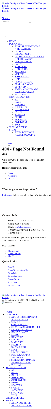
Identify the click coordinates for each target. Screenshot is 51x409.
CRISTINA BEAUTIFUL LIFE (29, 56)
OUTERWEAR (22, 109)
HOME (12, 41)
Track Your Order (14, 285)
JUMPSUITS (21, 107)
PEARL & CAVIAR (24, 84)
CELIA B (19, 51)
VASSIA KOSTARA (24, 92)
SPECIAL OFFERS (18, 127)
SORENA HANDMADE (26, 89)
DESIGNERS (15, 44)
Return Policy (12, 282)
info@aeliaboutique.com (23, 227)
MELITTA (20, 74)
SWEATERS (21, 119)
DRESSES (20, 104)
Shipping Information (15, 276)
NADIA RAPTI (22, 76)
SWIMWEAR (21, 122)
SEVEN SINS (21, 87)
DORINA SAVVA (23, 61)
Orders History (14, 253)
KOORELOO (21, 69)
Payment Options (13, 279)
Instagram (7, 194)
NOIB (17, 79)
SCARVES (20, 114)
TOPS (17, 125)
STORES (13, 130)
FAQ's (11, 178)
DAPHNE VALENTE (25, 59)
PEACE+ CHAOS (23, 82)
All (16, 99)
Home (10, 173)
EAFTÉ (18, 64)
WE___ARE (20, 94)
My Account (13, 251)
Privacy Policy (13, 273)
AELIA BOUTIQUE (24, 132)
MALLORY (20, 71)
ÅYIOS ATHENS (23, 49)
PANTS (18, 112)
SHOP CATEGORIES (19, 97)
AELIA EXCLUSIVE (25, 135)
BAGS (18, 102)
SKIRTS (19, 117)
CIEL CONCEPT (23, 54)
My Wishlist (13, 256)
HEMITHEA (21, 66)
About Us (12, 176)
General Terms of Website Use (18, 270)
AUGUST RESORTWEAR (27, 46)
